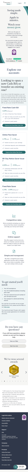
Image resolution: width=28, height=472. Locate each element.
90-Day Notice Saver (7, 454)
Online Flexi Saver (6, 452)
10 (26, 381)
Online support (14, 237)
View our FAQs (14, 341)
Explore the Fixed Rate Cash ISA (14, 125)
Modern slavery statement (8, 418)
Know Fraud (4, 425)
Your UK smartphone (10, 288)
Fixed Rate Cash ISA (7, 460)
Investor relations (6, 420)
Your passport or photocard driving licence (14, 299)
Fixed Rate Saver (6, 457)
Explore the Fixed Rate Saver (14, 204)
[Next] (26, 372)
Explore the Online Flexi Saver (14, 152)
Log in (19, 3)
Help (3, 432)
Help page (7, 307)
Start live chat (14, 346)
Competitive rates (13, 220)
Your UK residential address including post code (14, 291)
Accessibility (5, 423)
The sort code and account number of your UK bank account (14, 295)
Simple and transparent (14, 255)
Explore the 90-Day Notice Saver (14, 180)
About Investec (5, 445)
